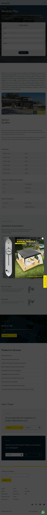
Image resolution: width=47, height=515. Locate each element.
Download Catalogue (45, 281)
